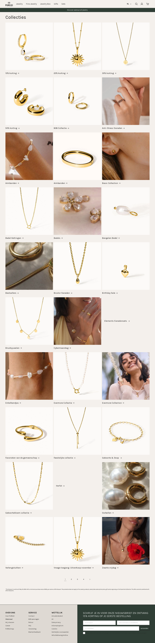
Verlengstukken (13, 567)
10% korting (11, 73)
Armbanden (11, 183)
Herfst (59, 486)
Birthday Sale (108, 293)
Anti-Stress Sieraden (112, 128)
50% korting (11, 128)
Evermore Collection (112, 403)
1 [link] (65, 579)
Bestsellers (10, 293)
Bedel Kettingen (13, 238)
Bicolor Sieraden (62, 293)
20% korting (60, 73)
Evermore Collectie (63, 403)
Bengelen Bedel (109, 238)
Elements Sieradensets (115, 321)
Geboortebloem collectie (17, 513)
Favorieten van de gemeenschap (21, 458)
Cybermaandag (61, 348)
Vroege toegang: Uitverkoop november (72, 567)
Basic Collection (110, 183)
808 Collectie (60, 128)
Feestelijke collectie (63, 458)
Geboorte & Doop (110, 458)
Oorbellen (106, 513)
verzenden (144, 628)
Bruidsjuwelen (12, 348)
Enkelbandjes (12, 403)
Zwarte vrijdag (109, 567)
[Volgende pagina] (89, 579)
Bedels (57, 238)
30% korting (108, 73)
